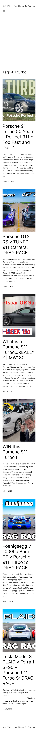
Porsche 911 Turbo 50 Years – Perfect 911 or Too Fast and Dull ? (19, 136)
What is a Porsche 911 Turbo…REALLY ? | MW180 (19, 349)
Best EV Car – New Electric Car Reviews (19, 6)
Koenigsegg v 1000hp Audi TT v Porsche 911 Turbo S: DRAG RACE (17, 556)
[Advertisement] (19, 42)
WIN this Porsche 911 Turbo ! (15, 452)
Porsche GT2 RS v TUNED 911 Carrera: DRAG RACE (16, 244)
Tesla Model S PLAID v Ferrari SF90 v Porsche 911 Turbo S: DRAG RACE (18, 670)
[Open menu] (4, 11)
